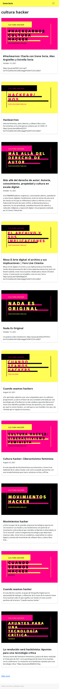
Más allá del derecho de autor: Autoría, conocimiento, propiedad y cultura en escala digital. (27, 183)
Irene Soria (8, 3)
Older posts (5, 676)
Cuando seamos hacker (17, 589)
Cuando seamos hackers (18, 388)
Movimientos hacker (15, 521)
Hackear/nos (11, 119)
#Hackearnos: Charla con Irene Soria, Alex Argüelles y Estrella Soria (29, 57)
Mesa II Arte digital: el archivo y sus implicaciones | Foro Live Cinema (25, 261)
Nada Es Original (13, 328)
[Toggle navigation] (53, 3)
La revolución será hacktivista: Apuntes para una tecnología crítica (27, 651)
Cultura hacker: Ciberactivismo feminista (28, 458)
